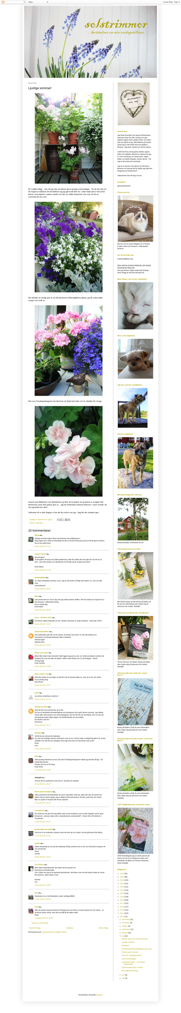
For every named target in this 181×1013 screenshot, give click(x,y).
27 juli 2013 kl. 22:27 (43, 822)
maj (123, 978)
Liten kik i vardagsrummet (131, 955)
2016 (122, 907)
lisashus (38, 733)
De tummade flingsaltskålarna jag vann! (137, 949)
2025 (122, 877)
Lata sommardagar (129, 959)
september (126, 929)
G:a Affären (39, 865)
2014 (122, 913)
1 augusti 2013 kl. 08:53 (44, 918)
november (126, 923)
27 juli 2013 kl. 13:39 (43, 770)
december (126, 919)
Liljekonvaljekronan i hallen (132, 967)
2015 (122, 910)
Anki (36, 907)
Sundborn (125, 946)
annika (37, 843)
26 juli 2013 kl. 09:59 (43, 610)
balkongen (39, 523)
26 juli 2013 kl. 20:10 (43, 699)
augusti (125, 933)
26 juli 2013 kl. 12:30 (43, 645)
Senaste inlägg (35, 928)
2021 (122, 890)
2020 (122, 893)
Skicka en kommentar (40, 923)
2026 (122, 874)
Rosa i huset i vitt (42, 674)
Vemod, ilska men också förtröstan (135, 939)
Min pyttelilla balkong (130, 971)
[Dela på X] (63, 519)
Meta (37, 596)
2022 (122, 887)
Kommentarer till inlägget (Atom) (54, 932)
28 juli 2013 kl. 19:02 (43, 857)
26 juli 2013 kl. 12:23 (43, 624)
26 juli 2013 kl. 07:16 (43, 546)
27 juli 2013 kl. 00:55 (43, 749)
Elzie (36, 756)
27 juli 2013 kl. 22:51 (43, 836)
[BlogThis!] (61, 519)
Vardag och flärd (41, 707)
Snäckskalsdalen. (42, 632)
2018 (122, 900)
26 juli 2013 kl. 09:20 (43, 589)
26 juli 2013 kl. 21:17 (43, 725)
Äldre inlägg (103, 928)
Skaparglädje (40, 578)
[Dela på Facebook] (66, 519)
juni (123, 975)
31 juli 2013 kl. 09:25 (43, 899)
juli (123, 936)
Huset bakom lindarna (43, 792)
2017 (122, 903)
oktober (125, 926)
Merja (37, 535)
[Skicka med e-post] (58, 519)
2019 (122, 897)
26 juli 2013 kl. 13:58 (43, 666)
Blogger (99, 995)
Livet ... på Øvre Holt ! (43, 618)
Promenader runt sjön (130, 952)
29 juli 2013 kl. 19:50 (43, 885)
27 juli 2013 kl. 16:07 (43, 784)
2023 (122, 884)
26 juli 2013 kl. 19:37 (43, 685)
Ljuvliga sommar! (128, 942)
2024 (122, 880)
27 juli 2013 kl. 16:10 (43, 803)
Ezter (37, 693)
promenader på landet (43, 829)
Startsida (69, 928)
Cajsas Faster (40, 554)
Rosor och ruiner (41, 653)
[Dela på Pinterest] (69, 519)
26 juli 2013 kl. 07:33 (43, 570)
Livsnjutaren (40, 811)
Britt (36, 893)
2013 (122, 917)
